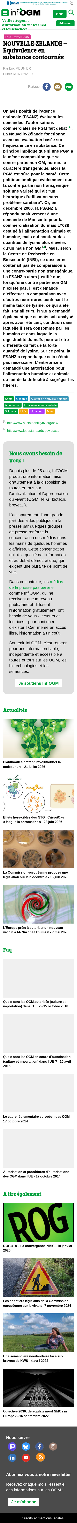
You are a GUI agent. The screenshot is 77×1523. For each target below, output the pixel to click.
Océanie (21, 398)
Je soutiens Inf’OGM (38, 683)
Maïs (23, 411)
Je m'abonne (23, 1502)
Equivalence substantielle (40, 405)
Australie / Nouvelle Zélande (49, 398)
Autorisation (12, 405)
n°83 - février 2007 (17, 37)
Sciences (11, 411)
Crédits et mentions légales (43, 1518)
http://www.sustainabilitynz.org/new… (34, 423)
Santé (9, 398)
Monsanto (36, 411)
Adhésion (65, 23)
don (59, 14)
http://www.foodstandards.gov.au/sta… (35, 430)
